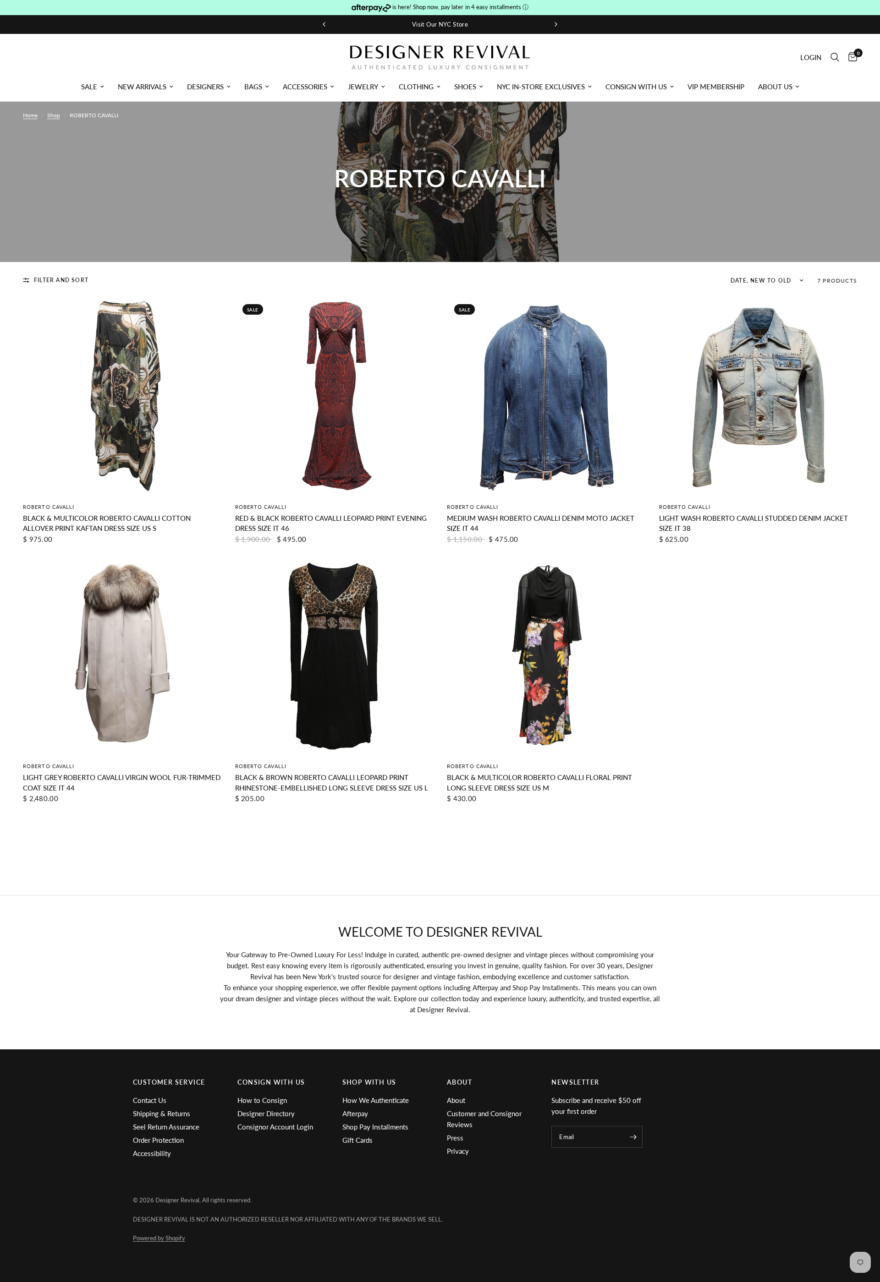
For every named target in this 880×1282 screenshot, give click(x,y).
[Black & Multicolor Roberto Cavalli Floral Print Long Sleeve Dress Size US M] (546, 655)
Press (455, 1138)
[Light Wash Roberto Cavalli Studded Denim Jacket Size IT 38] (758, 396)
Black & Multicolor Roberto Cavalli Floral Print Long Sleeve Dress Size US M (539, 782)
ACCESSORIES (305, 86)
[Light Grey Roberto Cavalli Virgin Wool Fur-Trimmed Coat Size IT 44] (122, 655)
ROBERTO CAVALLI (49, 507)
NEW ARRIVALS (142, 86)
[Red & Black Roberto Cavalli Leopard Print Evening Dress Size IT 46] (334, 396)
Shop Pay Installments (375, 1127)
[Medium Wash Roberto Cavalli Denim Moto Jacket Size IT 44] (546, 396)
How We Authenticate (375, 1100)
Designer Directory (266, 1113)
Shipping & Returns (161, 1113)
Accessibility (152, 1153)
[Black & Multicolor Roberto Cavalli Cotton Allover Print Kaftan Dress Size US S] (122, 396)
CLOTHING (416, 86)
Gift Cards (357, 1140)
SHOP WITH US (369, 1082)
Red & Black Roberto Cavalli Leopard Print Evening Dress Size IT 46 (331, 523)
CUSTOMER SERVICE (169, 1082)
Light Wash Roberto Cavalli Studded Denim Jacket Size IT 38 (753, 523)
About (456, 1100)
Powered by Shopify (159, 1238)
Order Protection (158, 1140)
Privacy (458, 1151)
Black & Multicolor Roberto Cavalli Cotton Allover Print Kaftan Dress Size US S (107, 523)
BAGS (253, 86)
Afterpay (355, 1113)
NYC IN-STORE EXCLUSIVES (541, 86)
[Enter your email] (633, 1137)
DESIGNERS (205, 86)
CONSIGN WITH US (636, 86)
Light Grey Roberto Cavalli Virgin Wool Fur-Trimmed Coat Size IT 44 (121, 782)
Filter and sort (61, 280)
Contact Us (149, 1100)
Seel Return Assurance (166, 1127)
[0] (850, 57)
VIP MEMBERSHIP (716, 86)
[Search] (835, 57)
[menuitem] (92, 86)
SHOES (465, 86)
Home (30, 115)
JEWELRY (363, 86)
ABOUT (459, 1082)
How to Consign (262, 1100)
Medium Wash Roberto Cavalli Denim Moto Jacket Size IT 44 (540, 523)
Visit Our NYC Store (440, 24)
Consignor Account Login (275, 1127)
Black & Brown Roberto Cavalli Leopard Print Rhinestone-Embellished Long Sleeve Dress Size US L (331, 782)
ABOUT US (775, 86)
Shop (53, 115)
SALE (89, 86)
